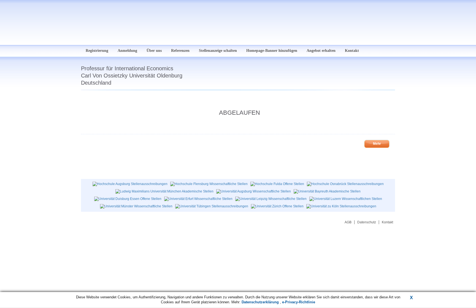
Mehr (377, 144)
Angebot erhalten (321, 51)
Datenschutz (366, 222)
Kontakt (352, 51)
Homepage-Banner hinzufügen (271, 51)
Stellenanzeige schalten (218, 51)
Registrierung (97, 51)
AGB (348, 222)
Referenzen (180, 51)
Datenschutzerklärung (261, 302)
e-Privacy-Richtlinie (298, 302)
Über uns (154, 51)
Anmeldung (127, 51)
